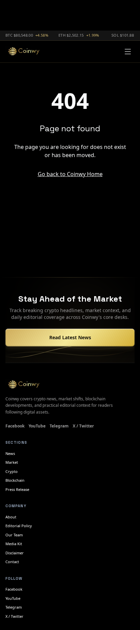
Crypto (11, 471)
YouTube (37, 426)
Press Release (17, 489)
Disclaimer (14, 552)
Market (11, 462)
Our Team (14, 534)
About (10, 516)
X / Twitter (83, 426)
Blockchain (14, 480)
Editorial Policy (18, 525)
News (10, 453)
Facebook (14, 426)
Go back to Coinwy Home (70, 174)
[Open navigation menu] (128, 51)
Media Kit (13, 543)
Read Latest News (70, 337)
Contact (12, 561)
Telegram (59, 426)
